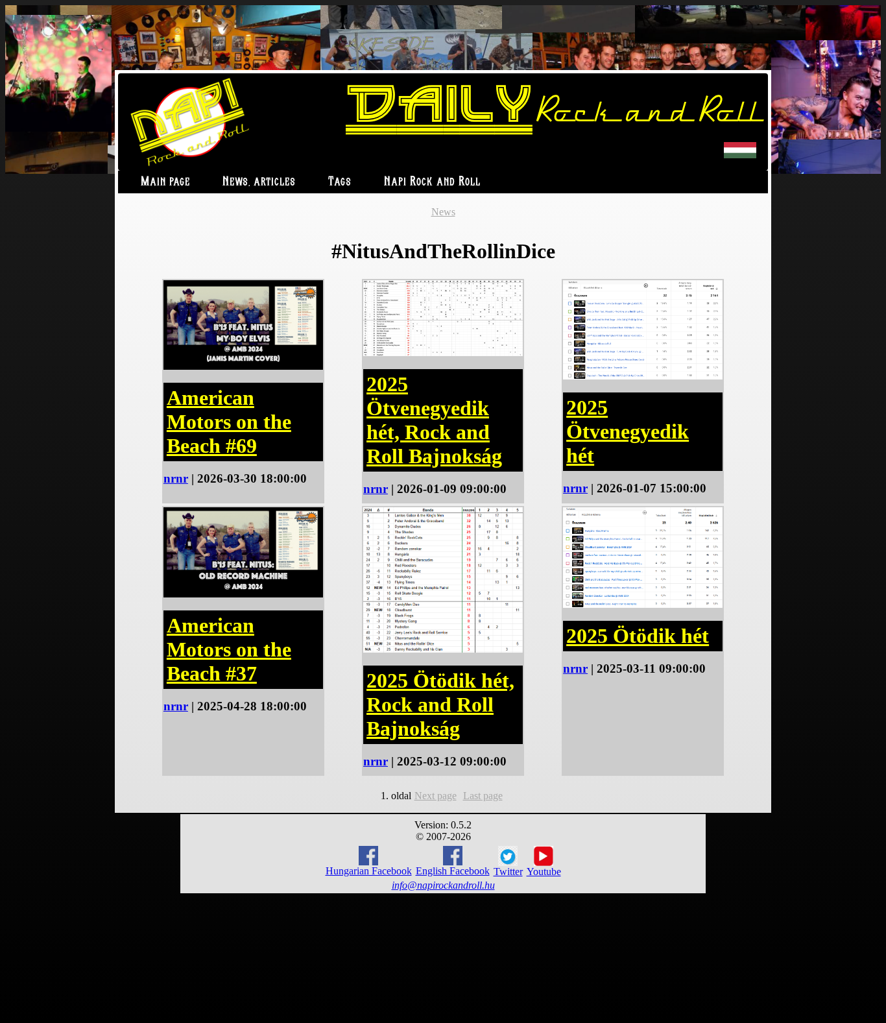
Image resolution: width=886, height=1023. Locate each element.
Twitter (508, 871)
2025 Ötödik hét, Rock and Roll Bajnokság (440, 704)
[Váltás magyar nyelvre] (740, 155)
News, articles (259, 182)
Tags (340, 182)
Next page (435, 795)
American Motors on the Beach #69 (229, 421)
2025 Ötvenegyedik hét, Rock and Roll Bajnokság (434, 420)
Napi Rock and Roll (432, 182)
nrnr (175, 478)
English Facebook (453, 870)
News (443, 211)
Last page (483, 795)
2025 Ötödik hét (637, 635)
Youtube (544, 871)
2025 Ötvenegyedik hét (627, 431)
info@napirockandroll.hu (443, 885)
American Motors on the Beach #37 (229, 649)
